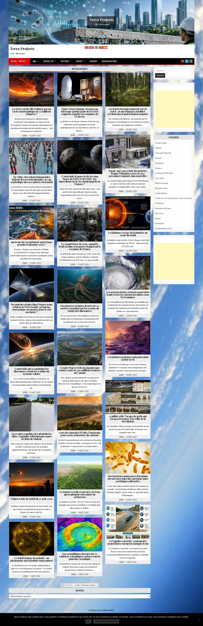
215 (78, 585)
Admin (24, 136)
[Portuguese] (102, 47)
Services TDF (48, 61)
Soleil (129, 203)
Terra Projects (101, 19)
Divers (89, 276)
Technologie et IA (32, 148)
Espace (81, 80)
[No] (199, 619)
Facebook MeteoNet (109, 61)
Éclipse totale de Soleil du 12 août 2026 (31, 498)
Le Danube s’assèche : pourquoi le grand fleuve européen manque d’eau (127, 542)
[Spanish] (106, 47)
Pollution (30, 275)
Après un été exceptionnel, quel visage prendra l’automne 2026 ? (31, 243)
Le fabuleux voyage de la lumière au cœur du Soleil (128, 234)
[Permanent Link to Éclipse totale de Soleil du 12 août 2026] (31, 479)
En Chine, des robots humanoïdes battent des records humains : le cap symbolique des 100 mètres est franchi (32, 179)
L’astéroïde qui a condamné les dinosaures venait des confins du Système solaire (31, 371)
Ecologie (86, 463)
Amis (34, 61)
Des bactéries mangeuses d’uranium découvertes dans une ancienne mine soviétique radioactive (128, 478)
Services (159, 213)
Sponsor (93, 61)
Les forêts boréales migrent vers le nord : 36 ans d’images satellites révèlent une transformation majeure (127, 111)
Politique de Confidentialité (106, 621)
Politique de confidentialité (101, 610)
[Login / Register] (187, 61)
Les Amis (159, 178)
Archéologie (75, 276)
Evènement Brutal (33, 80)
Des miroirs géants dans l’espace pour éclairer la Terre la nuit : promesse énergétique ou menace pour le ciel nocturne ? (32, 308)
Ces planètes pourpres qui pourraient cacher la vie (127, 358)
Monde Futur (161, 188)
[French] (94, 47)
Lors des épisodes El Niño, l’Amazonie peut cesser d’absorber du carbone (79, 434)
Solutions (64, 61)
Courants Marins (163, 153)
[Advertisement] (177, 109)
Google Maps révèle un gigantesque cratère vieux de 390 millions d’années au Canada (80, 370)
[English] (90, 47)
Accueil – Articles (18, 61)
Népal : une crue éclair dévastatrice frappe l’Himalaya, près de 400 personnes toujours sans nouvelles (127, 173)
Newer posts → (89, 585)
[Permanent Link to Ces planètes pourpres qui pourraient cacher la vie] (127, 338)
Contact (79, 61)
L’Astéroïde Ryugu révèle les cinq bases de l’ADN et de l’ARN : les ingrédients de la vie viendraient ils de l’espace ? (79, 180)
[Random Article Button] (182, 61)
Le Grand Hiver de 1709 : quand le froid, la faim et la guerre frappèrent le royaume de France (80, 246)
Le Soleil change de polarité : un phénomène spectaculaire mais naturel (31, 559)
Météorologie (33, 213)
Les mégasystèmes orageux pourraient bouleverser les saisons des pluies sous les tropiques (127, 294)
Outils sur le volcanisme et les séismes (173, 198)
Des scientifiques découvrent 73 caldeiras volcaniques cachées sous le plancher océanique (79, 556)
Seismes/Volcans (139, 142)
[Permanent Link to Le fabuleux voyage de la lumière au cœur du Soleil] (127, 213)
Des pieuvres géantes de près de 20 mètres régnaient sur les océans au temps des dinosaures (79, 308)
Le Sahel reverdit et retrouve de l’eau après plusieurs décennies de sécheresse (79, 494)
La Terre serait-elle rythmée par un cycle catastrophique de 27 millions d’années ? (31, 111)
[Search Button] (191, 61)
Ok (88, 621)
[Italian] (98, 47)
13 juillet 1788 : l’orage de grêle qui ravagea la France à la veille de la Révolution (128, 419)
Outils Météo (161, 193)
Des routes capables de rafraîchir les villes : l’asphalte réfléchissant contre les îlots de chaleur (31, 436)
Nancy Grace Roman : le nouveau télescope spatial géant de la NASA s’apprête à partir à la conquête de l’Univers (80, 112)
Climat (129, 80)
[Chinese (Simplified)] (87, 47)
